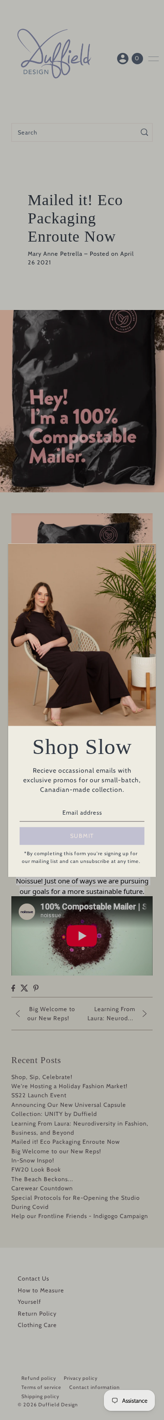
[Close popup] (146, 554)
